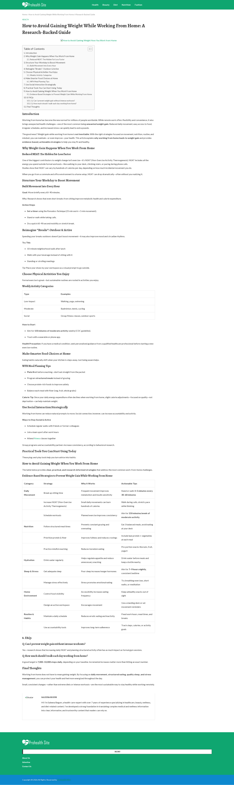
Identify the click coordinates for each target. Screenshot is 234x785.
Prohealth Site (64, 780)
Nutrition (126, 5)
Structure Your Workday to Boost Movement (45, 62)
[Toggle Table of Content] (89, 49)
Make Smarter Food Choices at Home (42, 78)
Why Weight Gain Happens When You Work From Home (50, 56)
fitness (37, 438)
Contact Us (26, 766)
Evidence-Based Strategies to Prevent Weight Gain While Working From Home (61, 94)
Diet (115, 5)
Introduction (31, 53)
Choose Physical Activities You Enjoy (41, 72)
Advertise (26, 762)
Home (24, 14)
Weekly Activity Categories (41, 75)
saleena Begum (49, 697)
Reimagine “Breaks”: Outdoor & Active (42, 69)
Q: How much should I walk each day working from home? (54, 103)
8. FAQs (30, 97)
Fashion (138, 5)
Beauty (106, 5)
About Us (26, 758)
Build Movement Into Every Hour (43, 66)
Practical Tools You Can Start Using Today (44, 88)
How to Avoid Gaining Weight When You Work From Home (51, 91)
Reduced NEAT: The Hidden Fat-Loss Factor (47, 59)
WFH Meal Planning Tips (39, 81)
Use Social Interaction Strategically (41, 84)
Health (95, 5)
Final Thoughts (33, 107)
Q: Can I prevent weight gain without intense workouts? (53, 101)
